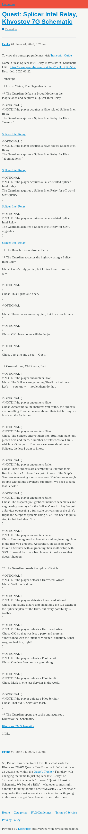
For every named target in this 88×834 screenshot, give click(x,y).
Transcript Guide (61, 55)
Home (6, 812)
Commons (8, 4)
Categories (20, 812)
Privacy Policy (11, 820)
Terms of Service (66, 812)
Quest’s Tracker (43, 771)
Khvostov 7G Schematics (18, 726)
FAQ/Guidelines (41, 812)
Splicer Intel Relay (14, 134)
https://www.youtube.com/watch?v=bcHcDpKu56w (43, 67)
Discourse (24, 828)
